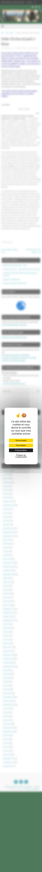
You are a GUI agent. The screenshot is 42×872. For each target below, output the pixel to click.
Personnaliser (21, 450)
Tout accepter (20, 440)
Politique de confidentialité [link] (21, 456)
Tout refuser (21, 445)
